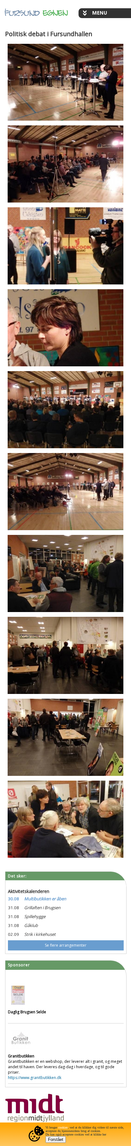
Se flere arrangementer (65, 945)
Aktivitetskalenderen (28, 891)
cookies (63, 1127)
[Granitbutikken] (20, 1050)
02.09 (13, 934)
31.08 (13, 907)
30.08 (13, 899)
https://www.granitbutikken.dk (34, 1077)
